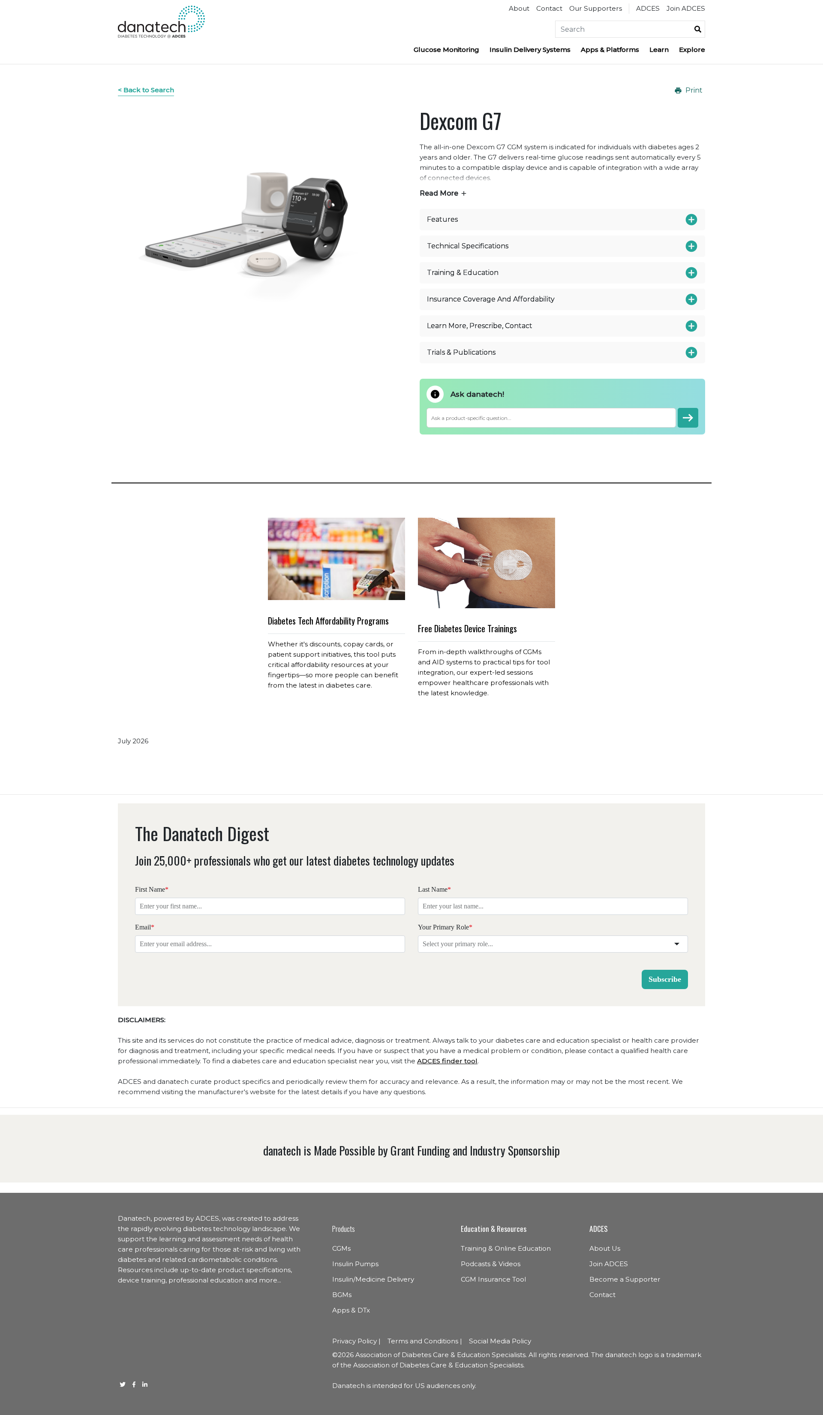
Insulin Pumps (355, 1264)
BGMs (341, 1295)
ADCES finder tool (447, 1061)
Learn (659, 49)
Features (442, 219)
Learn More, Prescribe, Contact (479, 326)
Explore (692, 49)
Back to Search (148, 90)
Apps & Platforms (610, 49)
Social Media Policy (500, 1341)
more (268, 1280)
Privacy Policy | (356, 1341)
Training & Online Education (506, 1248)
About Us (604, 1248)
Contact (549, 8)
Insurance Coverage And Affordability (491, 299)
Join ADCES (686, 8)
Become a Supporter (625, 1279)
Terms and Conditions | (424, 1341)
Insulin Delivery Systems (530, 49)
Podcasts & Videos (490, 1264)
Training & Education (463, 273)
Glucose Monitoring (446, 49)
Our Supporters (595, 8)
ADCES (648, 8)
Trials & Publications (461, 352)
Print (694, 90)
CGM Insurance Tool (493, 1279)
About (519, 8)
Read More (439, 193)
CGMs (341, 1248)
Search (697, 29)
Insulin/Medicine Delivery (373, 1279)
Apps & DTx (351, 1310)
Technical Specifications (467, 246)
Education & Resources (493, 1228)
